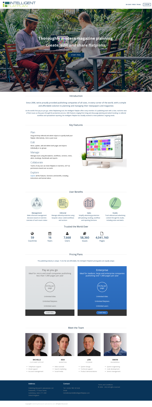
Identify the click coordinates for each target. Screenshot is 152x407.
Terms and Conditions (105, 385)
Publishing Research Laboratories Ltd (43, 404)
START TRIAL (50, 313)
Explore (33, 176)
